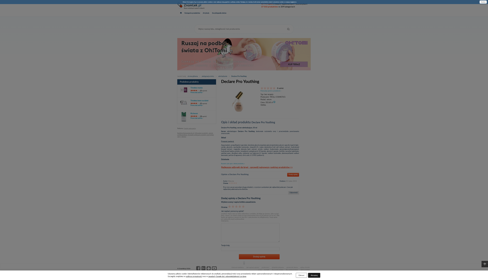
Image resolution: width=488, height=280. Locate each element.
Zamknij (483, 2)
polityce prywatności (194, 276)
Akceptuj (314, 275)
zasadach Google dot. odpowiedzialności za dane (227, 276)
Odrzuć (301, 275)
